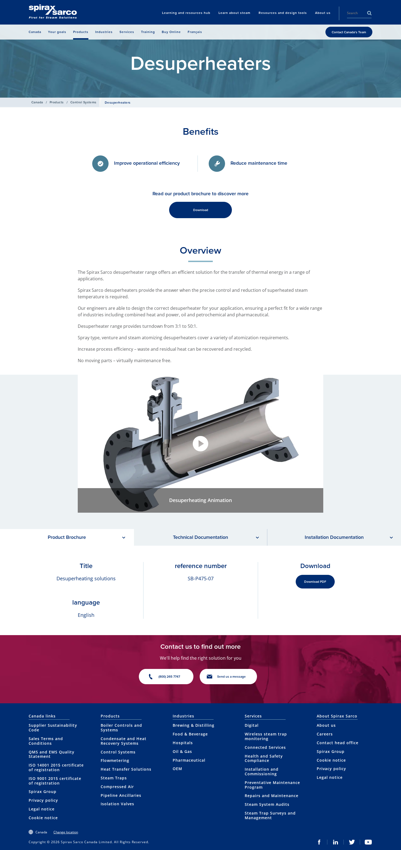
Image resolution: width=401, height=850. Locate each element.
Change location (65, 832)
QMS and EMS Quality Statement (51, 754)
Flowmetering (115, 760)
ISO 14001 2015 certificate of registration (56, 767)
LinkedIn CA (335, 842)
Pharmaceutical (189, 760)
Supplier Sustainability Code (53, 727)
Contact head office (337, 742)
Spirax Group (42, 791)
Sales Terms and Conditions (46, 741)
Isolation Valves (117, 803)
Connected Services (265, 747)
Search (369, 13)
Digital (252, 725)
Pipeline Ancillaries (121, 795)
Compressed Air (117, 786)
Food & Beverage (190, 734)
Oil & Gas (182, 751)
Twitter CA (352, 842)
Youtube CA (368, 842)
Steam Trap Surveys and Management (270, 815)
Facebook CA (319, 842)
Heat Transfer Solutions (126, 769)
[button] (200, 444)
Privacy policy (43, 800)
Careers (325, 734)
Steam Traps (114, 777)
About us (326, 725)
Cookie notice (43, 817)
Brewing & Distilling (193, 725)
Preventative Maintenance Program (272, 785)
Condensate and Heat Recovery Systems (123, 741)
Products (57, 102)
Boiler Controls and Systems (121, 727)
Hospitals (183, 742)
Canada (37, 102)
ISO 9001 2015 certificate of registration (55, 781)
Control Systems (83, 102)
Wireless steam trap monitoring (266, 736)
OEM (177, 768)
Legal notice (42, 809)
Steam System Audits (267, 804)
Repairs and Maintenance (271, 795)
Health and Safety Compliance (264, 758)
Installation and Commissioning (262, 771)
